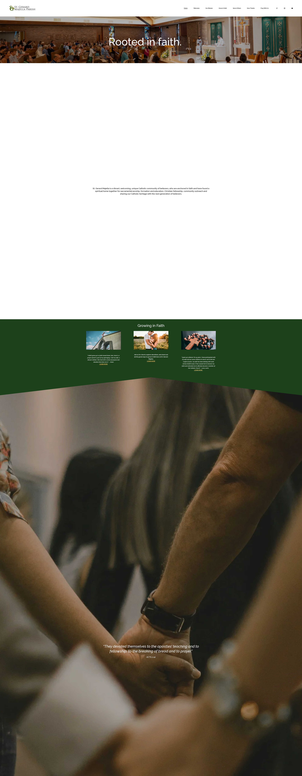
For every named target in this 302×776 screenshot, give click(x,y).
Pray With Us (265, 8)
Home (185, 8)
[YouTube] (292, 8)
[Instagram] (284, 8)
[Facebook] (277, 8)
